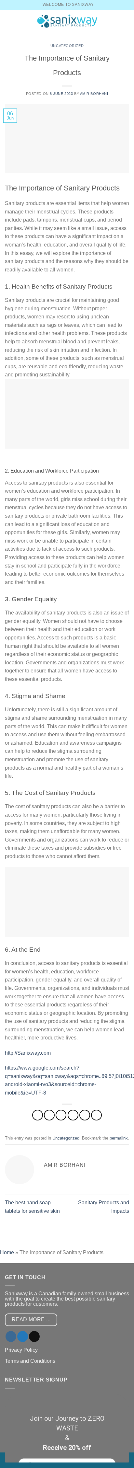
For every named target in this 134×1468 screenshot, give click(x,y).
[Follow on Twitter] (22, 1336)
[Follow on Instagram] (11, 1336)
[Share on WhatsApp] (37, 1115)
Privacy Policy (21, 1350)
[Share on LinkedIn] (96, 1115)
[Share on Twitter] (61, 1115)
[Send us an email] (34, 1336)
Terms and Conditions (30, 1361)
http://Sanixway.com (28, 1053)
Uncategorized (67, 46)
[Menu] (9, 21)
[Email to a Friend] (73, 1115)
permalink (119, 1138)
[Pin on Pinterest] (84, 1115)
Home (7, 1252)
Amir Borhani (94, 94)
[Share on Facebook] (49, 1115)
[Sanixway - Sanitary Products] (67, 21)
